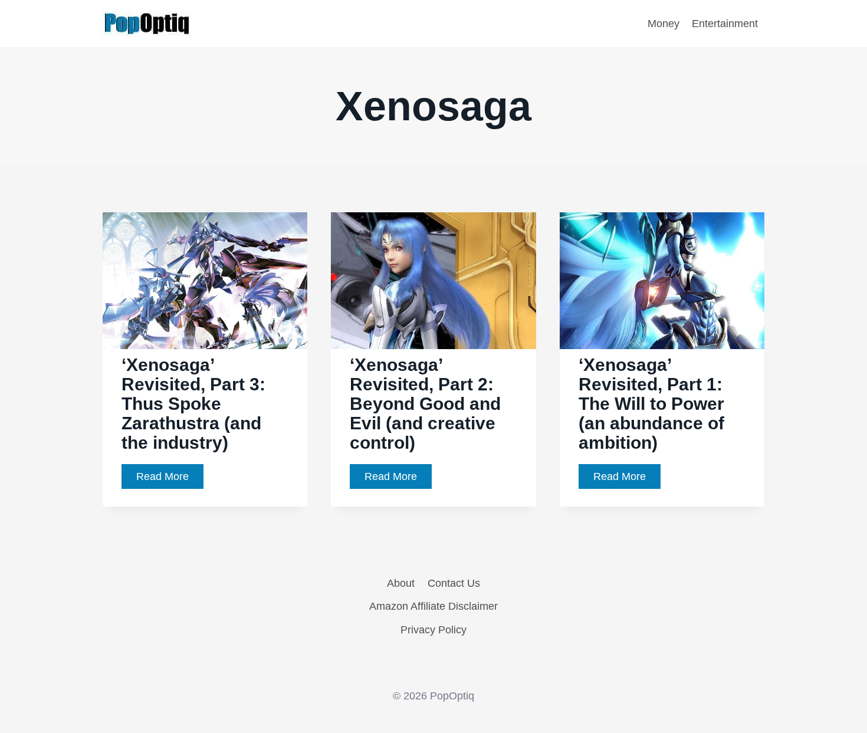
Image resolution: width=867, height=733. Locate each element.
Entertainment (725, 23)
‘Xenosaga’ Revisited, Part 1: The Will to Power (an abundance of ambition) (651, 403)
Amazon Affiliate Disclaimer (433, 606)
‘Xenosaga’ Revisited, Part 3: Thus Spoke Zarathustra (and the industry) (193, 403)
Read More (169, 479)
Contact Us (454, 583)
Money (663, 23)
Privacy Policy (433, 630)
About (401, 583)
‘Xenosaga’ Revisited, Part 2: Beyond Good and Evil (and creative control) (425, 403)
